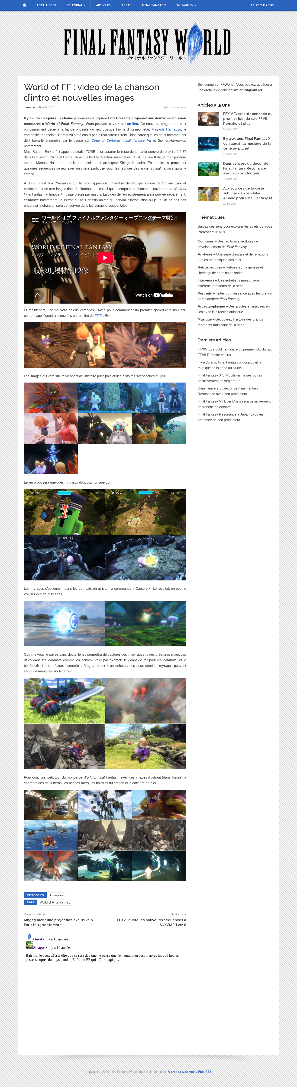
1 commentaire (176, 107)
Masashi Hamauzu (166, 129)
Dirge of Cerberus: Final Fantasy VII (121, 140)
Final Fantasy (154, 5)
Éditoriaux (76, 5)
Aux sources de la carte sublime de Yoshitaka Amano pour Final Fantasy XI (247, 193)
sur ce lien (129, 124)
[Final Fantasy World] (148, 43)
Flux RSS (205, 1072)
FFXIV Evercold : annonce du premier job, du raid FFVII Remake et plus (247, 119)
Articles (103, 5)
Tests (126, 5)
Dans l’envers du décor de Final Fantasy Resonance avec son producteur (245, 168)
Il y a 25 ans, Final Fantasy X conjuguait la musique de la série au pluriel (247, 144)
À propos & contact (181, 1072)
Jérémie (29, 107)
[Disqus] (105, 989)
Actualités (46, 5)
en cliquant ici (250, 90)
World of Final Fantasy (55, 902)
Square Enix (186, 5)
